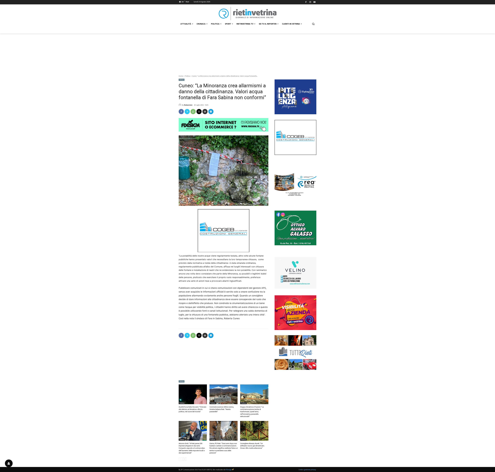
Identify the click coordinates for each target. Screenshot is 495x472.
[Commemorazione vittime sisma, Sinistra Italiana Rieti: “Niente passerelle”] (223, 394)
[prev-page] (180, 459)
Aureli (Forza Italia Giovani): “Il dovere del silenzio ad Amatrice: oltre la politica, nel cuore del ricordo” (192, 409)
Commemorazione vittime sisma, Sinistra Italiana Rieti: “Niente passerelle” (221, 409)
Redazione (188, 105)
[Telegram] (210, 111)
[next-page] (184, 459)
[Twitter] (187, 111)
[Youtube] (314, 2)
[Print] (205, 111)
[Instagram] (310, 2)
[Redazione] (180, 105)
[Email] (199, 111)
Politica (187, 76)
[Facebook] (306, 2)
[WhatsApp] (193, 111)
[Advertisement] (247, 53)
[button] (313, 24)
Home (181, 76)
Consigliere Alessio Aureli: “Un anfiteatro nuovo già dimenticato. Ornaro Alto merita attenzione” (252, 445)
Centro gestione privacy (307, 470)
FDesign (229, 470)
